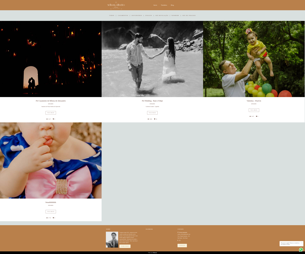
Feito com (152, 252)
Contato (182, 245)
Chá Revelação (161, 15)
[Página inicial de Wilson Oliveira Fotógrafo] (116, 5)
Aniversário (137, 15)
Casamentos (123, 15)
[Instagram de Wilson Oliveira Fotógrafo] (179, 240)
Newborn (175, 15)
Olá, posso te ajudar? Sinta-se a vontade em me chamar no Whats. (290, 243)
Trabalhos (164, 5)
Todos (111, 15)
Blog (172, 5)
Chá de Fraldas (189, 15)
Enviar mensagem (183, 232)
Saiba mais (125, 246)
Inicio (155, 5)
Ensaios (148, 15)
